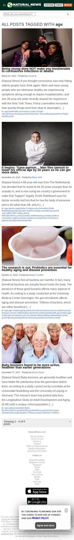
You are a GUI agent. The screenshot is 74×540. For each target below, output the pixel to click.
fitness (14, 410)
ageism (12, 208)
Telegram (37, 465)
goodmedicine (35, 410)
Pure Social (37, 474)
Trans (50, 218)
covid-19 (34, 111)
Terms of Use (37, 439)
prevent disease (28, 318)
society (38, 218)
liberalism (10, 215)
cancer (53, 310)
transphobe (26, 220)
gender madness (27, 211)
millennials (29, 114)
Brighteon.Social (37, 462)
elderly (42, 313)
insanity (45, 211)
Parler (37, 467)
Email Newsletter (37, 460)
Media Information (37, 448)
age (6, 111)
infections (10, 114)
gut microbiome (15, 315)
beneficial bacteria (41, 310)
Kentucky (19, 114)
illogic (38, 211)
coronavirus (24, 111)
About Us (37, 441)
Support (37, 444)
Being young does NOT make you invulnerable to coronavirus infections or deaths (36, 70)
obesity (17, 318)
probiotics (41, 318)
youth (11, 116)
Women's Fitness (51, 413)
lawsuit (52, 211)
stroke (58, 318)
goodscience (48, 410)
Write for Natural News (37, 446)
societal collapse (26, 218)
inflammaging (43, 315)
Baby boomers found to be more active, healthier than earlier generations (31, 366)
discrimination (41, 208)
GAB (37, 479)
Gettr (37, 470)
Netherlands (37, 215)
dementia (34, 313)
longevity (9, 318)
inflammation (56, 315)
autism (29, 310)
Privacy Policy (37, 436)
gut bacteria (62, 313)
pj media (47, 215)
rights (15, 218)
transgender (14, 220)
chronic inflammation (19, 313)
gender (15, 211)
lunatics (26, 215)
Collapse (30, 208)
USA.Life (37, 482)
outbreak (48, 114)
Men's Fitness (29, 413)
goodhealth (51, 313)
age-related (14, 310)
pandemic (57, 114)
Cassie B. (32, 76)
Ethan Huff (37, 177)
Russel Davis (38, 372)
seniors (39, 413)
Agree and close (45, 525)
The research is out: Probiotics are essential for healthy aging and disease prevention (37, 269)
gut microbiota (29, 315)
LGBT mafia (16, 213)
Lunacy (19, 215)
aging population (16, 408)
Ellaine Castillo (36, 275)
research (50, 318)
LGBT (8, 213)
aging (22, 310)
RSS (37, 484)
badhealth (13, 111)
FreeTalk (37, 472)
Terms (4, 519)
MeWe (37, 477)
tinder (44, 218)
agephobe (21, 208)
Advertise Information (37, 451)
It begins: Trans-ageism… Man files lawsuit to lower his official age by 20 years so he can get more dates (36, 170)
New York (39, 114)
